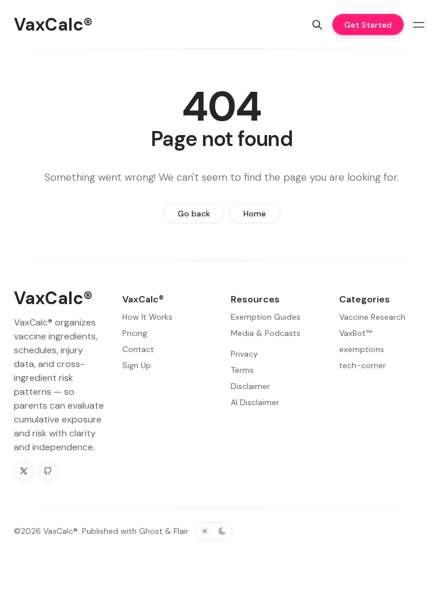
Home (254, 213)
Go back (194, 213)
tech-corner (362, 365)
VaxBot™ (355, 333)
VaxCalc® (60, 531)
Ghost (151, 531)
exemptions (361, 349)
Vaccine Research (372, 317)
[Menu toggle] (418, 24)
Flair (181, 531)
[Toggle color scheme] (213, 531)
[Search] (317, 24)
